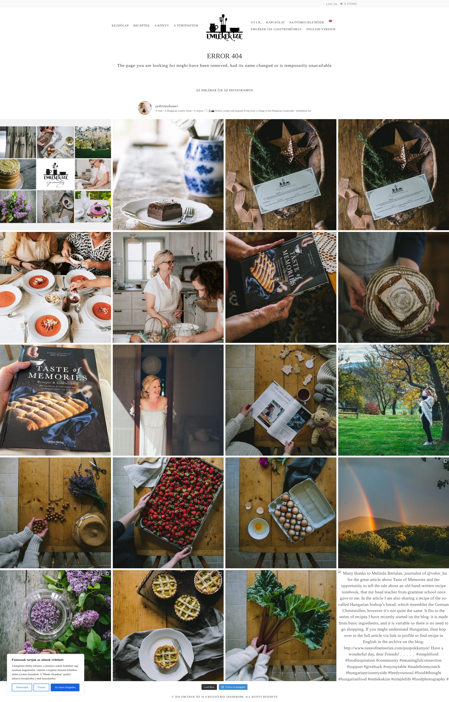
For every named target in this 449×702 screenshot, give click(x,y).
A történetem (186, 25)
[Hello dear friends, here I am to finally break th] (168, 400)
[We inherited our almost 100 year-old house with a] (55, 625)
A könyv (161, 25)
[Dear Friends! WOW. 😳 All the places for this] (55, 287)
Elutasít (41, 687)
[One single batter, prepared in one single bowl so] (168, 174)
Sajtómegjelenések (306, 22)
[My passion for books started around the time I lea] (55, 400)
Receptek (141, 25)
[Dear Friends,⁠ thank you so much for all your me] (55, 512)
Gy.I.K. (256, 22)
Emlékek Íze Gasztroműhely (276, 29)
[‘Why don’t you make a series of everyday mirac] (168, 512)
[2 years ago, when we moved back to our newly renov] (280, 625)
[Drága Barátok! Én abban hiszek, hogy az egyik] (280, 174)
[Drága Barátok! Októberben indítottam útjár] (55, 174)
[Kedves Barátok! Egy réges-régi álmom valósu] (168, 287)
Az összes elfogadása (65, 687)
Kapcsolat (275, 22)
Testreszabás (22, 687)
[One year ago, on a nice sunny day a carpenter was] (280, 287)
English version (321, 29)
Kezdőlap (120, 25)
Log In (331, 4)
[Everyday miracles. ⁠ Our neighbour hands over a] (280, 512)
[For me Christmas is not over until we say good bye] (280, 400)
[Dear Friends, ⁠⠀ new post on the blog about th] (168, 625)
